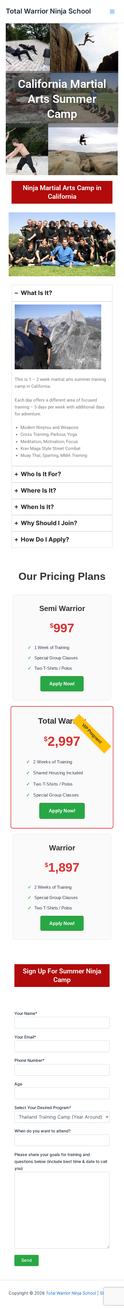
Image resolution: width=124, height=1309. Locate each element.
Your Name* (25, 1013)
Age (18, 1083)
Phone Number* (29, 1060)
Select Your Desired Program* (42, 1107)
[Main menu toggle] (112, 11)
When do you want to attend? (42, 1130)
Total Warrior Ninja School (48, 11)
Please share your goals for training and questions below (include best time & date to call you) (60, 1161)
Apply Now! (62, 683)
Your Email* (25, 1036)
